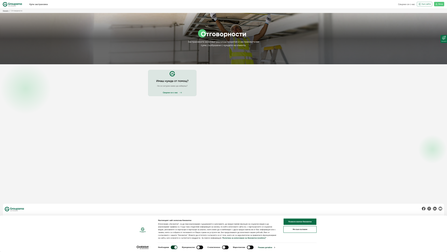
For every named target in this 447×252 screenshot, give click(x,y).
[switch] (199, 247)
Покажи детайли (265, 247)
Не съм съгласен (300, 229)
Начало (5, 11)
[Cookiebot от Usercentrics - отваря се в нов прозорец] (142, 247)
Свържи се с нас (406, 4)
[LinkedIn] (435, 209)
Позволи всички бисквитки (300, 222)
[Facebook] (423, 209)
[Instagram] (429, 209)
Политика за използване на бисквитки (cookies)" (244, 238)
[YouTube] (440, 209)
